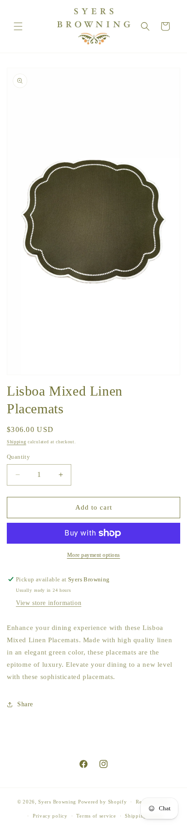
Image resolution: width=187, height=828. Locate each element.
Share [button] (25, 704)
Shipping (16, 441)
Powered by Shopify (102, 801)
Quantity (18, 456)
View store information (48, 603)
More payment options (93, 555)
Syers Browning (57, 801)
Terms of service (96, 815)
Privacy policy (50, 815)
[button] (18, 26)
